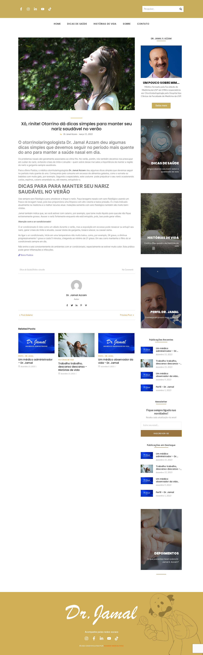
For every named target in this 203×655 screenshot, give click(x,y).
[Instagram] (28, 9)
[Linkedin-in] (35, 9)
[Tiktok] (49, 9)
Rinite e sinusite (38, 269)
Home (57, 23)
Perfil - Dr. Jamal (26, 356)
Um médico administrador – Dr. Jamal (35, 361)
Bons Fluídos (26, 255)
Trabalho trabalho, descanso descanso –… (168, 362)
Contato (143, 23)
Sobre (127, 23)
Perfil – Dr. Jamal (165, 387)
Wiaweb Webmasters (113, 646)
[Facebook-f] (21, 9)
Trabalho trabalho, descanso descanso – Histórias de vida (72, 367)
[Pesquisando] (181, 9)
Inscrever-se (161, 433)
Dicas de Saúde (77, 23)
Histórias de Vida (105, 23)
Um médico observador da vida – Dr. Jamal (115, 361)
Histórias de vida (66, 360)
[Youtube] (42, 9)
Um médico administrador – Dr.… (167, 349)
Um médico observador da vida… (167, 375)
